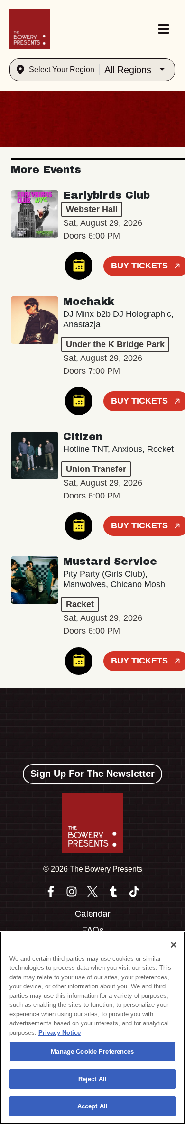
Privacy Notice (59, 1032)
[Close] (173, 944)
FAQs (93, 930)
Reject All (92, 1079)
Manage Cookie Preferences (92, 1051)
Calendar (93, 914)
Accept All (92, 1106)
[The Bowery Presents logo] (29, 29)
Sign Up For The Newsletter (92, 773)
